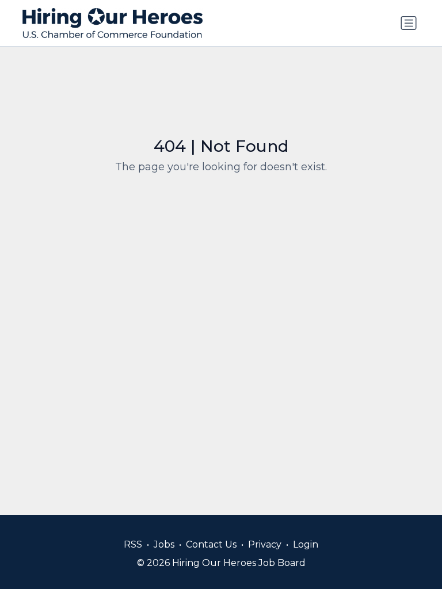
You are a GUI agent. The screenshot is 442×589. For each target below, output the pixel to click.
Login (305, 544)
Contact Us (211, 544)
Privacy (264, 544)
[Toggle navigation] (409, 23)
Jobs (164, 544)
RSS (133, 544)
